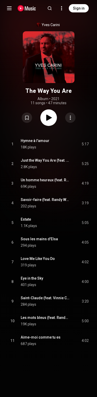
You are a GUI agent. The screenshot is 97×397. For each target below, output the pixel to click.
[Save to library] (27, 118)
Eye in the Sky (32, 278)
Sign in (79, 8)
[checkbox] (85, 144)
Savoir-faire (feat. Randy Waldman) (45, 200)
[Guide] (9, 8)
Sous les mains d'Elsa (39, 239)
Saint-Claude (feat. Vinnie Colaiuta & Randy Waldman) (45, 298)
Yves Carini (51, 25)
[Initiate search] (50, 8)
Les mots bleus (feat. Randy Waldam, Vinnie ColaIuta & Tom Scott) (45, 318)
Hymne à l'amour (35, 141)
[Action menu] (70, 118)
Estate (26, 219)
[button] (27, 118)
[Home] (27, 8)
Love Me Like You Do (38, 259)
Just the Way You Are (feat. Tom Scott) (45, 160)
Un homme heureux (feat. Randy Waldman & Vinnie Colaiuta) (45, 180)
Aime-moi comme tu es (41, 337)
